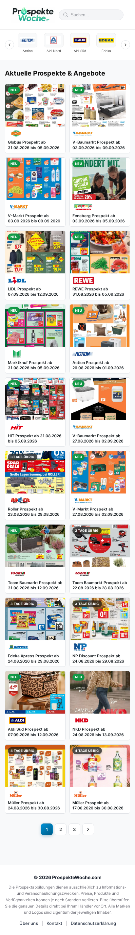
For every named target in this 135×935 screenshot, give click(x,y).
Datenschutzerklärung (93, 923)
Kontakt (54, 923)
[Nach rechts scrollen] (125, 44)
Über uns (28, 923)
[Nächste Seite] (88, 829)
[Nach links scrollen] (9, 44)
